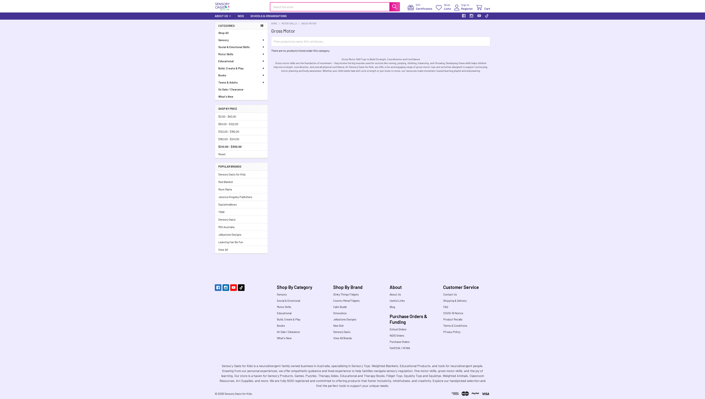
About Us (221, 16)
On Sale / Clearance (230, 89)
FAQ (445, 307)
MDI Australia (226, 227)
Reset (222, 154)
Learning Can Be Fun (230, 242)
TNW (221, 212)
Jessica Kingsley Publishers (235, 197)
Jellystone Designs (229, 234)
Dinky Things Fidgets (346, 294)
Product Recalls (452, 319)
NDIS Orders (397, 335)
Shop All (223, 33)
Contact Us (450, 294)
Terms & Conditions (455, 325)
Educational (226, 61)
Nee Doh (338, 325)
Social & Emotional (288, 300)
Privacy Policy (451, 331)
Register (467, 8)
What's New (225, 96)
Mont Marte (225, 189)
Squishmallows (227, 204)
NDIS (241, 16)
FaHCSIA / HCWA (400, 348)
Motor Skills (225, 54)
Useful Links (397, 300)
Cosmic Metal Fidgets (346, 300)
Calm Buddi (340, 307)
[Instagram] (471, 15)
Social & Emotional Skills (234, 47)
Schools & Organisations (268, 16)
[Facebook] (463, 15)
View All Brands (342, 338)
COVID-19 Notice (453, 313)
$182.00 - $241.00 (228, 139)
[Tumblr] (487, 15)
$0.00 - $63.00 (227, 116)
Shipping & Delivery (455, 300)
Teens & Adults (228, 82)
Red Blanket (225, 182)
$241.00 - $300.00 (230, 146)
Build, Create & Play (230, 68)
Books (222, 75)
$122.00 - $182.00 (228, 131)
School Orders (398, 329)
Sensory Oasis (227, 219)
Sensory (223, 40)
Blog (392, 307)
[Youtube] (479, 15)
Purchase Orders (400, 341)
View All (223, 249)
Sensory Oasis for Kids (232, 174)
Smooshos (340, 313)
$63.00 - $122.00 (228, 124)
